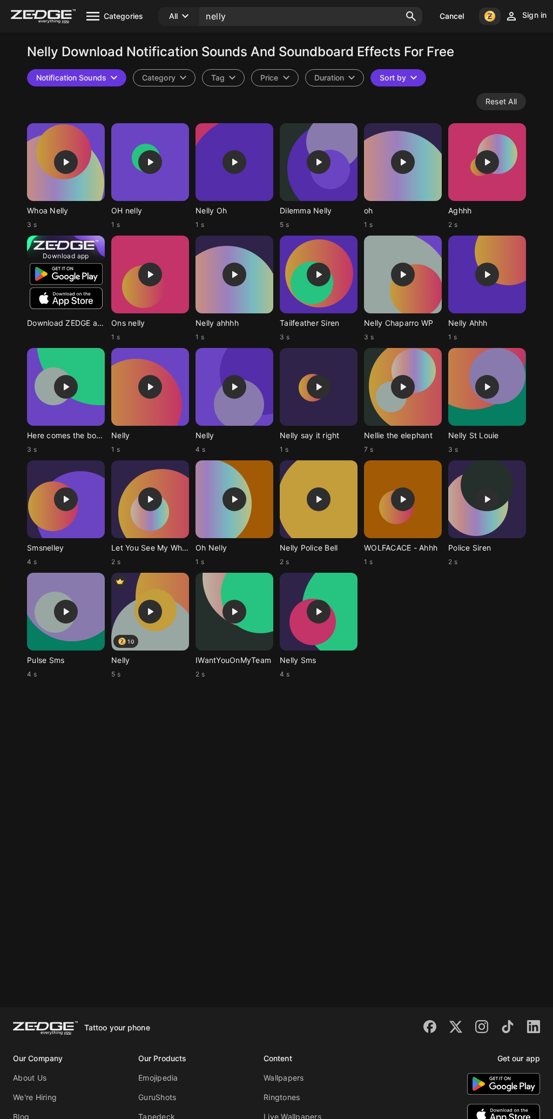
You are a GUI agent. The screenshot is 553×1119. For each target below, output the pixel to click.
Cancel (452, 16)
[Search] (411, 16)
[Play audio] (66, 162)
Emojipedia (158, 1077)
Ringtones (282, 1097)
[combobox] (223, 77)
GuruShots (157, 1097)
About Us (29, 1077)
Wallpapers (284, 1077)
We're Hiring (35, 1097)
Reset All (501, 101)
